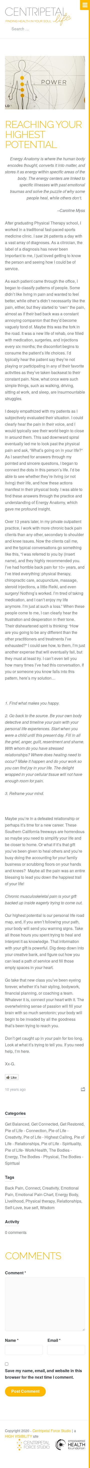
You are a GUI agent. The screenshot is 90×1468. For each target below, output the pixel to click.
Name (11, 1340)
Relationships (69, 1201)
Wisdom (47, 1207)
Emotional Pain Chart (34, 1194)
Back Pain (14, 1188)
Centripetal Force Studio (51, 1430)
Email (54, 1340)
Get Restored (72, 1124)
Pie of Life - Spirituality (61, 1143)
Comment (15, 1273)
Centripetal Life (38, 17)
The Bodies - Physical (39, 1156)
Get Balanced (17, 1124)
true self (31, 1207)
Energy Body (66, 1194)
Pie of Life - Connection (25, 1130)
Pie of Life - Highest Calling (48, 1137)
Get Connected (44, 1124)
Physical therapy (40, 1201)
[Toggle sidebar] (85, 5)
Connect (32, 1188)
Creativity (50, 1188)
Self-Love (13, 1207)
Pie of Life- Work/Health (26, 1150)
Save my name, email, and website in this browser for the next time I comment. (43, 1374)
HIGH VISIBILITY (18, 1436)
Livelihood (14, 1201)
